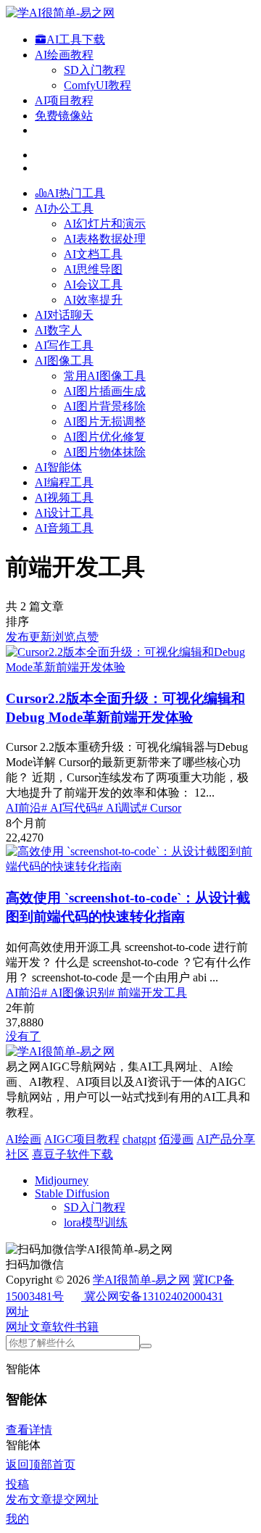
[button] (17, 1311)
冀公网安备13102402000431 (153, 1296)
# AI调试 (119, 808)
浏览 (63, 637)
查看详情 (29, 1430)
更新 (40, 637)
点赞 (87, 637)
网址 (17, 1327)
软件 (63, 1327)
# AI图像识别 (75, 992)
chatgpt (139, 1139)
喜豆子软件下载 (72, 1154)
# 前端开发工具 (148, 992)
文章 (40, 1327)
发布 (17, 637)
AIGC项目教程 (82, 1139)
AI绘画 (23, 1139)
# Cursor (161, 808)
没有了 (23, 1036)
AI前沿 (23, 808)
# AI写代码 (69, 808)
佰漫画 (176, 1139)
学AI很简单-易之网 (141, 1280)
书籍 (87, 1327)
